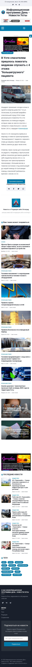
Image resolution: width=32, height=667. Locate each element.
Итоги (4, 565)
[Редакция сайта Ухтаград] (16, 207)
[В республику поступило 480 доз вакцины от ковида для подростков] (16, 408)
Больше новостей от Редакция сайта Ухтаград (15, 212)
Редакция (4, 615)
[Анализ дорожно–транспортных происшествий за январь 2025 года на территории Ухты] (16, 374)
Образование (22, 565)
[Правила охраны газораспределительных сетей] (16, 290)
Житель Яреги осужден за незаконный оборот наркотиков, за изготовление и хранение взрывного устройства (15, 246)
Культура (12, 565)
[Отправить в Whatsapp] (23, 189)
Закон (3, 242)
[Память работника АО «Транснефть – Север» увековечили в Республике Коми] (6, 515)
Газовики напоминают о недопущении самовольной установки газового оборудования (15, 276)
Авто (4, 562)
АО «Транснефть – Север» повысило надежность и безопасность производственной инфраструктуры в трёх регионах (21, 485)
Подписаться (16, 644)
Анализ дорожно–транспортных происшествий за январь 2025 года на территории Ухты (15, 388)
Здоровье (19, 562)
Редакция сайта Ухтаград (7, 80)
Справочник (6, 574)
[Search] (24, 28)
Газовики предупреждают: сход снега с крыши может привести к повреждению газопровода (15, 359)
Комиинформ (23, 128)
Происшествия (7, 52)
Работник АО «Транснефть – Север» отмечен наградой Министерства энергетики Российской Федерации (21, 500)
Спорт (18, 571)
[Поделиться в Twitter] (18, 189)
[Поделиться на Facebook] (13, 189)
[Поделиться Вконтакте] (8, 189)
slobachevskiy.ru (22, 663)
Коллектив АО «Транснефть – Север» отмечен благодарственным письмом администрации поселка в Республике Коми (20, 530)
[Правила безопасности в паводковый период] (16, 318)
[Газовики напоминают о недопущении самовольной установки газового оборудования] (16, 261)
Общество (15, 478)
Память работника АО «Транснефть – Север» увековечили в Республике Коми (21, 514)
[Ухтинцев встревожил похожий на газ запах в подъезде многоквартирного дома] (16, 430)
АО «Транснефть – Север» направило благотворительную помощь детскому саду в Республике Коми (21, 547)
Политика (15, 568)
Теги (2, 612)
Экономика (17, 574)
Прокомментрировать (16, 181)
